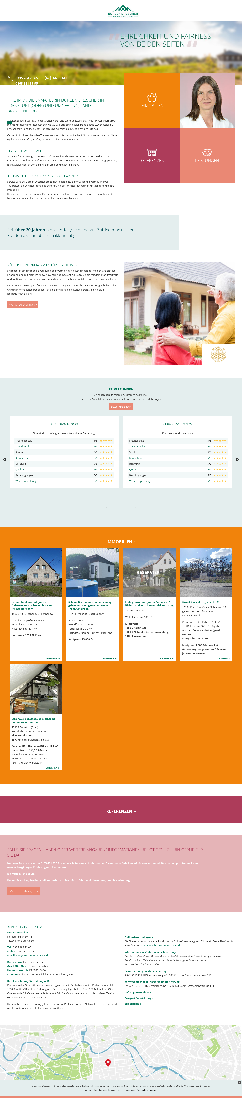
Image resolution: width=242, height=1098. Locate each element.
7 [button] (135, 508)
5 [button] (126, 508)
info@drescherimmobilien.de (152, 863)
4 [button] (121, 508)
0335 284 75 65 (26, 78)
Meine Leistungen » (22, 304)
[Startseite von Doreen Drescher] (121, 11)
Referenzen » (121, 811)
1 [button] (106, 508)
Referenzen (152, 160)
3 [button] (116, 508)
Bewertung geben (121, 406)
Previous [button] (4, 459)
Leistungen (207, 160)
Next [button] (237, 459)
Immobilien (152, 105)
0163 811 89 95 (26, 83)
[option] (64, 452)
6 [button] (131, 508)
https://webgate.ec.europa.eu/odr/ (162, 945)
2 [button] (111, 508)
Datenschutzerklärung (147, 1090)
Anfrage (60, 78)
